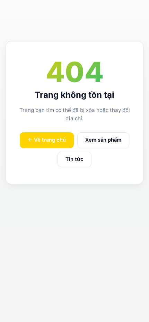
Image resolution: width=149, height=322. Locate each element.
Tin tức (74, 159)
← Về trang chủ (47, 140)
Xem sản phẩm (103, 140)
